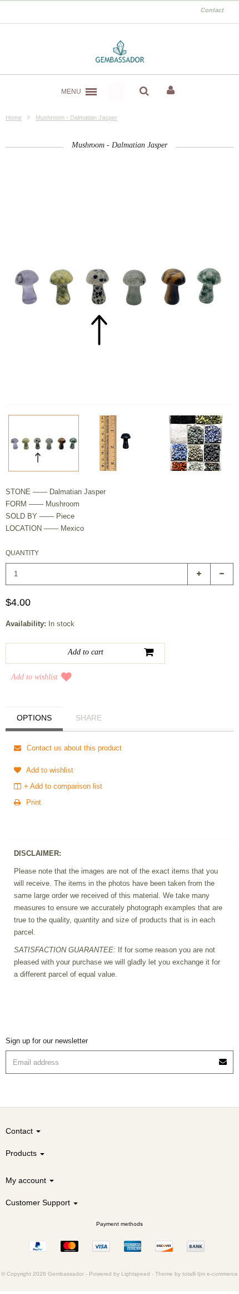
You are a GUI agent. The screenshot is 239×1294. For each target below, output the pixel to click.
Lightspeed (135, 1274)
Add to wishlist (34, 677)
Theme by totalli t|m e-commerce (196, 1274)
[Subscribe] (223, 1058)
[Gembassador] (120, 52)
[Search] (144, 91)
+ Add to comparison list (63, 786)
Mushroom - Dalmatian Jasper (76, 117)
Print (32, 802)
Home (14, 117)
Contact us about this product (73, 748)
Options (34, 717)
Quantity (22, 553)
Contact (212, 10)
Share (89, 717)
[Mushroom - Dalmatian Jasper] (43, 443)
